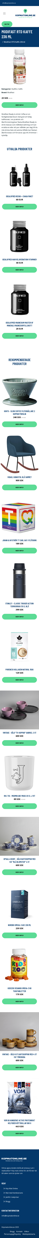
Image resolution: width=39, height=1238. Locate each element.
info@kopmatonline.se (9, 3)
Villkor (26, 1231)
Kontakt (19, 1231)
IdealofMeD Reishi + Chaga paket (19, 196)
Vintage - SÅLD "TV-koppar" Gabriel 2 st (19, 732)
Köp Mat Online (12, 1188)
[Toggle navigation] (4, 13)
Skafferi (15, 89)
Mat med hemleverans (14, 1193)
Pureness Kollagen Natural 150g (19, 669)
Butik (7, 24)
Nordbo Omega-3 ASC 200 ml (19, 925)
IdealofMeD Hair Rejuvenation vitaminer (19, 259)
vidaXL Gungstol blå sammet (19, 477)
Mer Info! (20, 105)
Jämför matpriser (12, 1197)
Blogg (8, 1201)
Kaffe (20, 89)
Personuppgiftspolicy (12, 1234)
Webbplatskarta (28, 1234)
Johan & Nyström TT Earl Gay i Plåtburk (19, 540)
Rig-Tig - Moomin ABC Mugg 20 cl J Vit (19, 796)
